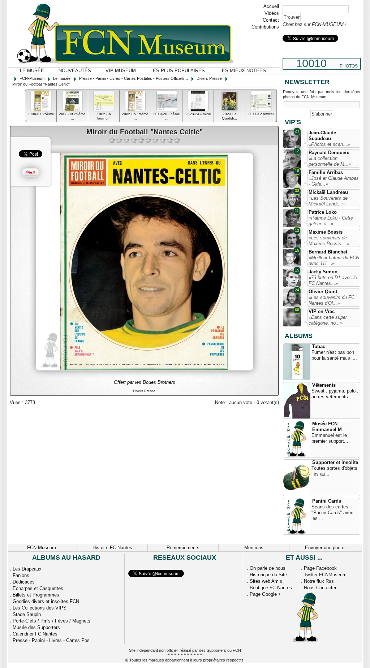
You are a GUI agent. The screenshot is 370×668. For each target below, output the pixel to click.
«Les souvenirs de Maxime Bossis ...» (329, 240)
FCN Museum (41, 547)
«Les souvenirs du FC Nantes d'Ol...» (331, 300)
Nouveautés (75, 70)
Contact (271, 20)
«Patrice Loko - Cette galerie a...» (331, 220)
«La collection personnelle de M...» (330, 161)
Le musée (32, 70)
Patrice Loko (323, 212)
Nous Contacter (320, 587)
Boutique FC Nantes (271, 587)
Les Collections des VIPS (39, 608)
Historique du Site (268, 574)
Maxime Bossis (326, 232)
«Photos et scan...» (329, 144)
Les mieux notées (242, 70)
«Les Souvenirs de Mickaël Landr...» (328, 201)
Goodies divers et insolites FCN (46, 601)
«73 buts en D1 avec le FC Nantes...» (333, 280)
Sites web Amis (266, 581)
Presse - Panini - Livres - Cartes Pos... (53, 640)
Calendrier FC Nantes (35, 634)
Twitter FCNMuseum (325, 574)
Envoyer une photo (324, 547)
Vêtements (324, 385)
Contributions (265, 27)
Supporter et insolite (335, 462)
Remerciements (183, 547)
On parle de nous (267, 568)
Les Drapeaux (27, 569)
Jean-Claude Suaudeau (322, 135)
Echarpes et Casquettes (38, 588)
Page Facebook (320, 568)
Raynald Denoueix (329, 152)
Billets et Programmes (36, 595)
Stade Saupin (27, 614)
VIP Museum (121, 70)
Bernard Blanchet (328, 252)
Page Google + (265, 594)
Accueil (271, 6)
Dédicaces (24, 582)
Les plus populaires (177, 70)
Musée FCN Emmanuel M (327, 426)
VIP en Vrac (322, 311)
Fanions (21, 575)
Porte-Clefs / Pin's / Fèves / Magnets (51, 621)
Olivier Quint (323, 291)
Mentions (253, 547)
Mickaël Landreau (328, 192)
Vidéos (271, 13)
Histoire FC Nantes (112, 547)
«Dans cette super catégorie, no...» (328, 320)
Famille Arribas (326, 172)
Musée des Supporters (36, 627)
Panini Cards (326, 501)
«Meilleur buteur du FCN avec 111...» (334, 260)
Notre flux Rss (319, 581)
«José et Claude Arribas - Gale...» (334, 181)
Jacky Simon (323, 271)
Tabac (318, 346)
